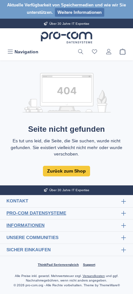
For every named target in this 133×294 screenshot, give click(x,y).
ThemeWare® (109, 285)
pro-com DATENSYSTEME (36, 213)
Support (89, 264)
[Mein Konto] (109, 52)
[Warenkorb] (123, 52)
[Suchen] (81, 52)
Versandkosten (94, 276)
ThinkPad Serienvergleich (58, 264)
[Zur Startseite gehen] (66, 37)
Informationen (25, 225)
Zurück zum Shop (66, 171)
